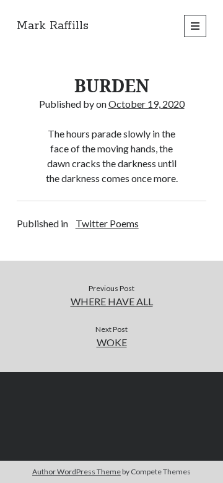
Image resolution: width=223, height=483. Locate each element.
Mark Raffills (53, 26)
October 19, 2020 (146, 104)
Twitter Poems (107, 223)
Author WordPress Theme (76, 471)
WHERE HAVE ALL (112, 301)
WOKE (112, 342)
